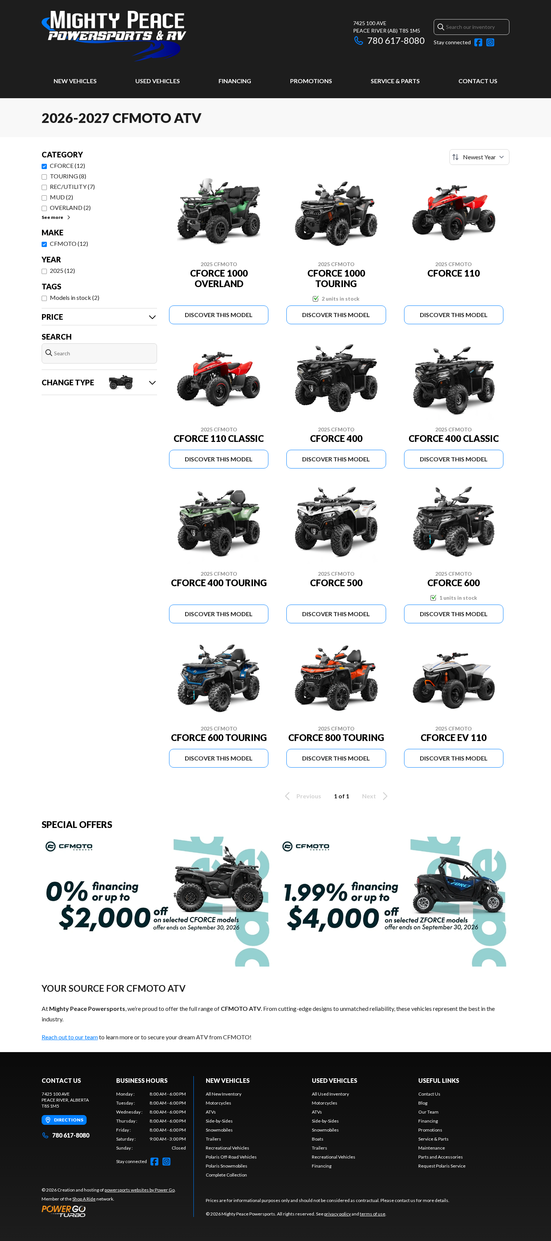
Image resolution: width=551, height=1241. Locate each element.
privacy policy (337, 1214)
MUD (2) (61, 197)
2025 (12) (62, 270)
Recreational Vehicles (227, 1148)
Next (369, 795)
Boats (317, 1139)
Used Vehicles (157, 80)
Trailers (213, 1139)
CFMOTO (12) (69, 243)
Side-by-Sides (219, 1121)
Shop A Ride (84, 1199)
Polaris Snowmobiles (226, 1166)
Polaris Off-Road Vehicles (231, 1157)
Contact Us (477, 80)
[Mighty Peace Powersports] (114, 36)
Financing (235, 80)
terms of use (372, 1214)
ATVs (211, 1112)
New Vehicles (75, 80)
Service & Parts (395, 80)
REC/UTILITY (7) (72, 186)
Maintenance (431, 1148)
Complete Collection (226, 1175)
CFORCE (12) (67, 165)
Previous (308, 795)
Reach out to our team (70, 1036)
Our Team (428, 1112)
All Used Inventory (330, 1094)
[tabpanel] (151, 1121)
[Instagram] (490, 42)
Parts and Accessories (440, 1157)
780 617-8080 (396, 40)
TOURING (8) (68, 176)
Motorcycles (218, 1103)
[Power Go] (109, 1211)
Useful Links (438, 1080)
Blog (422, 1103)
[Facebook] (478, 42)
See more (52, 217)
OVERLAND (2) (70, 207)
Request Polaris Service (442, 1166)
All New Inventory (223, 1094)
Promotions (311, 80)
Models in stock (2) (74, 297)
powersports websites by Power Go (140, 1190)
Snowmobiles (219, 1130)
